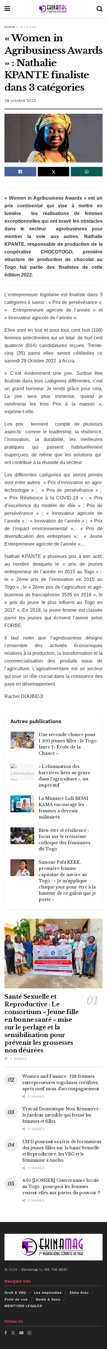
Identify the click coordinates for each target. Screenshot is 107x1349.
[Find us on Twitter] (13, 1333)
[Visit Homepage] (53, 9)
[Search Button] (100, 9)
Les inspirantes (48, 1293)
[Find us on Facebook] (5, 1333)
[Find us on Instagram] (29, 1333)
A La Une (28, 27)
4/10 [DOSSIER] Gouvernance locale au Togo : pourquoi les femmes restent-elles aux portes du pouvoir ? (61, 1186)
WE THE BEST (55, 1269)
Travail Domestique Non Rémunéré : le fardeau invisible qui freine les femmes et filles (61, 1115)
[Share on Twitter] (54, 171)
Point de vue (16, 1299)
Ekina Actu (79, 1293)
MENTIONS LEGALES (23, 1306)
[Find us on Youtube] (21, 1333)
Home (9, 27)
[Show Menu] (7, 9)
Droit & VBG (15, 1293)
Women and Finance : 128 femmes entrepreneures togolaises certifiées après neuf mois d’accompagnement (60, 1082)
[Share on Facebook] (20, 171)
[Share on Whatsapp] (87, 171)
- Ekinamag (28, 1269)
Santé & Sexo (48, 1299)
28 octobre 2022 (20, 100)
